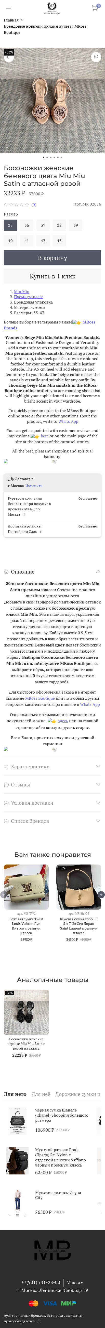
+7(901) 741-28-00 (40, 1282)
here (45, 436)
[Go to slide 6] (61, 157)
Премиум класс (28, 296)
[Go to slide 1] (43, 157)
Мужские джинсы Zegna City (58, 1195)
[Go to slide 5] (58, 157)
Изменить (33, 485)
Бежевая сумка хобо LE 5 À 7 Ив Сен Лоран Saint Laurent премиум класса (79, 925)
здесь (63, 721)
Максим (75, 1282)
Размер (11, 214)
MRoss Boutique (40, 698)
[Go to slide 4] (54, 157)
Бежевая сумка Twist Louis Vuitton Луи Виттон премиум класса (26, 925)
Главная (11, 20)
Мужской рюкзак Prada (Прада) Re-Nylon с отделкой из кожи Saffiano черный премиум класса (60, 1157)
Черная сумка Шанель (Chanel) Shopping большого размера (61, 1115)
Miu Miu (21, 291)
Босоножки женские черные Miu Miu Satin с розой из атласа (26, 1044)
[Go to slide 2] (47, 157)
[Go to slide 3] (50, 157)
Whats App (68, 421)
